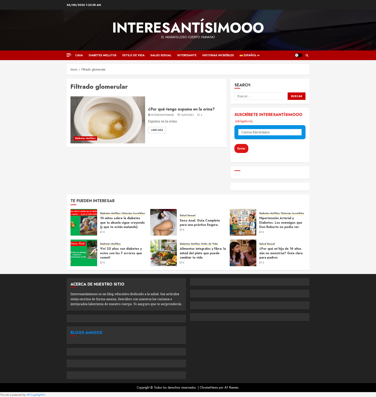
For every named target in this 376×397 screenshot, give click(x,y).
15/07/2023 (187, 115)
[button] (307, 55)
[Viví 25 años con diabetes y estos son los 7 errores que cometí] (83, 253)
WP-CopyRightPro (35, 395)
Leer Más (157, 130)
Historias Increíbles (218, 55)
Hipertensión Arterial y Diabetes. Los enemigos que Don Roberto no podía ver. (280, 222)
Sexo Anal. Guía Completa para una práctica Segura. (200, 222)
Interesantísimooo (188, 27)
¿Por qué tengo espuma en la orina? (181, 109)
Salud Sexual (160, 55)
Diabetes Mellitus (103, 55)
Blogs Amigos (86, 333)
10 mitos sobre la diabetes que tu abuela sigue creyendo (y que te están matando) (122, 222)
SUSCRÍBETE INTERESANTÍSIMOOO (268, 117)
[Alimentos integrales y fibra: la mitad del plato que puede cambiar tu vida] (163, 253)
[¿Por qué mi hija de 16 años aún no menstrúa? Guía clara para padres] (243, 253)
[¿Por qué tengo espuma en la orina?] (107, 119)
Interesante (186, 55)
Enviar (241, 148)
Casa (79, 55)
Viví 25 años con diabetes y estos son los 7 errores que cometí (121, 253)
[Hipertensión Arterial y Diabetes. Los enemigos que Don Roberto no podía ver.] (243, 222)
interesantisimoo (162, 115)
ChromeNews (209, 387)
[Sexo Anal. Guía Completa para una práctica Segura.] (163, 222)
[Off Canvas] (69, 55)
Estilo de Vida (133, 55)
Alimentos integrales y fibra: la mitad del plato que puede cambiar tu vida (203, 253)
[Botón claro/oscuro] (299, 55)
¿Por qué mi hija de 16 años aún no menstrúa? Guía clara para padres (281, 253)
